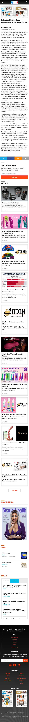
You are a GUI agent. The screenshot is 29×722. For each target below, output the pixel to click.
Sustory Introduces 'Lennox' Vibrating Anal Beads (13, 444)
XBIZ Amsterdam (21, 678)
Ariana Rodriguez (6, 27)
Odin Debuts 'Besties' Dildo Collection (14, 414)
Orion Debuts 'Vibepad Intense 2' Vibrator (12, 355)
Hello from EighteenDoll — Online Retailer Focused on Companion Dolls (14, 586)
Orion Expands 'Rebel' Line (10, 203)
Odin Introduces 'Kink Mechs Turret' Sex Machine (14, 476)
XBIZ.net (4, 576)
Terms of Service (13, 717)
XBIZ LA (21, 673)
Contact (14, 642)
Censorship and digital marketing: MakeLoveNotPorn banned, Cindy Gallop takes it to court (14, 611)
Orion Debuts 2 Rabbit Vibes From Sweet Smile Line (12, 232)
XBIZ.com (7, 673)
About (14, 644)
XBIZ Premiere (7, 681)
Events (3, 547)
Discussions (6, 581)
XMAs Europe (6, 553)
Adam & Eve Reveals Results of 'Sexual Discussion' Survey (14, 291)
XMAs (21, 683)
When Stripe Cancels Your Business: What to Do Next (14, 594)
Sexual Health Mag (7, 502)
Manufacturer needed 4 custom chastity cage (14, 602)
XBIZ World (7, 678)
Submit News (14, 637)
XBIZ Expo (21, 681)
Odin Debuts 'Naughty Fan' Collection (13, 261)
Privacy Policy (14, 647)
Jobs (14, 581)
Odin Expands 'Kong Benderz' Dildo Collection (13, 323)
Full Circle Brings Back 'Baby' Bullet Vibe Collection (14, 385)
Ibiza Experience (6, 563)
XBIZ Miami (21, 676)
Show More (14, 490)
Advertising (14, 639)
